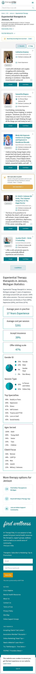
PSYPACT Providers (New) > (12, 651)
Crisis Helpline (8, 590)
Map (31, 46)
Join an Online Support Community (17, 509)
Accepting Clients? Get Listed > (14, 630)
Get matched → (18, 187)
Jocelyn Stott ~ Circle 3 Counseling (23, 239)
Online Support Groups (11, 619)
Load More (18, 268)
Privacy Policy (8, 611)
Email (10, 85)
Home (3, 13)
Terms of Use (8, 607)
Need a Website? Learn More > (13, 642)
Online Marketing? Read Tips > (13, 638)
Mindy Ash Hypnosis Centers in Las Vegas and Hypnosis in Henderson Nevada (23, 138)
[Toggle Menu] (33, 2)
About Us (6, 599)
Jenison (12, 13)
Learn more (7, 663)
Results (22, 46)
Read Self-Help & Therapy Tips (20, 499)
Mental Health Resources (12, 594)
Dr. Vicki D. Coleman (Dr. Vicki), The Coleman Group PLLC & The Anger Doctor (24, 199)
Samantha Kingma (22, 94)
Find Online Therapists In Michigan (18, 489)
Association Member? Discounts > (14, 634)
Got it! (18, 669)
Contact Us (7, 603)
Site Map (6, 615)
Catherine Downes (22, 52)
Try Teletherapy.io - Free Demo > (14, 646)
